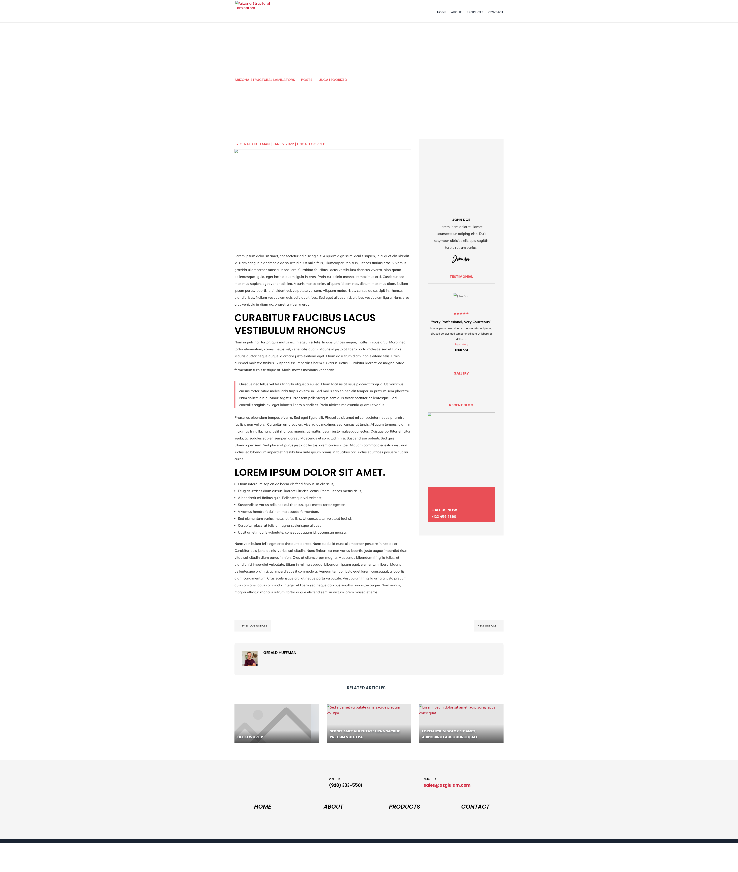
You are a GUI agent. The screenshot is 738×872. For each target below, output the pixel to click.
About (456, 12)
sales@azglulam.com (447, 785)
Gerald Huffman (255, 144)
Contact (496, 12)
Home (441, 12)
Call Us (334, 779)
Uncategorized (311, 144)
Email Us (430, 779)
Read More (461, 344)
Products (475, 12)
